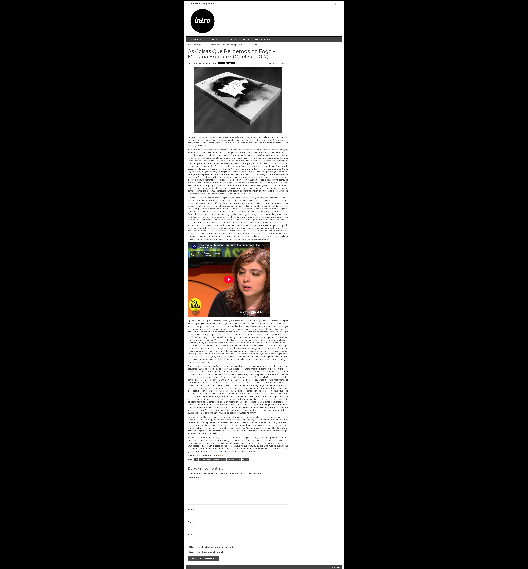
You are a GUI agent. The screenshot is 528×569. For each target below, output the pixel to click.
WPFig (338, 567)
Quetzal (245, 459)
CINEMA (244, 39)
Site (190, 534)
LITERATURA (212, 39)
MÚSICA (194, 39)
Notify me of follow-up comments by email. (212, 547)
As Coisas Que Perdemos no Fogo (212, 459)
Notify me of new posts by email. (206, 552)
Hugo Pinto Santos (200, 63)
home (190, 45)
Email (191, 522)
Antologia (197, 45)
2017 (196, 459)
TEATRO (229, 39)
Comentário (194, 477)
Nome (191, 509)
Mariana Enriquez (234, 459)
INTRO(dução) (261, 39)
